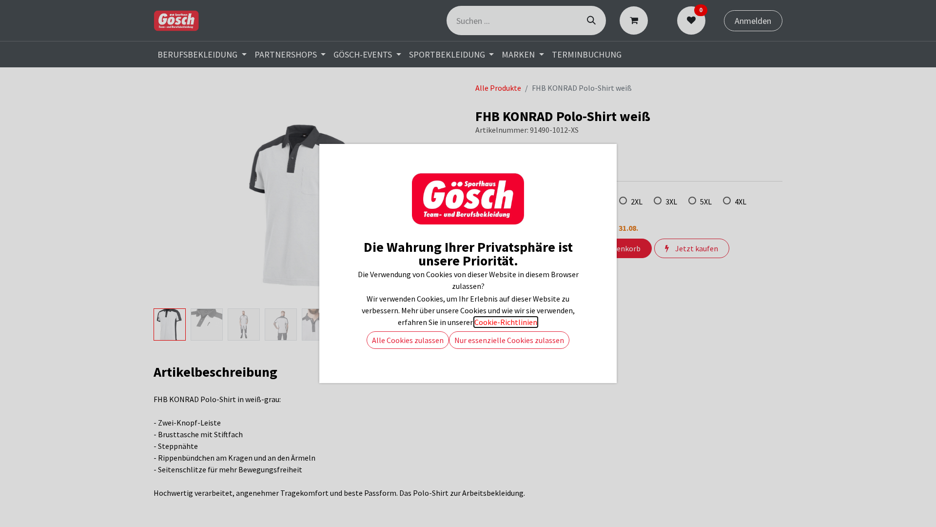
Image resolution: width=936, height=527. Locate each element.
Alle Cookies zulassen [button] (408, 340)
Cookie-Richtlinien (505, 322)
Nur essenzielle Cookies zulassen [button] (509, 340)
